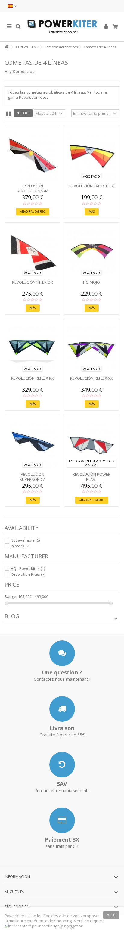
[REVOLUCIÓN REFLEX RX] (32, 348)
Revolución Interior (32, 282)
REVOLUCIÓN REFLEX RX (32, 378)
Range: (11, 596)
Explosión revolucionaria (32, 188)
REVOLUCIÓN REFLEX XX (91, 378)
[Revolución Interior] (32, 251)
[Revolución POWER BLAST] (91, 444)
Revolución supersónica (32, 477)
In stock (20, 546)
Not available (25, 540)
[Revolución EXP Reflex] (91, 155)
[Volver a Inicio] (6, 47)
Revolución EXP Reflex (91, 185)
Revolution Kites (28, 574)
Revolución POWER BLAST (91, 477)
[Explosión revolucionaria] (32, 155)
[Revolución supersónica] (32, 444)
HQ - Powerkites (28, 568)
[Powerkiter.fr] (62, 26)
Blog (12, 616)
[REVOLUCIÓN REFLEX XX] (91, 348)
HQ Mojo (91, 282)
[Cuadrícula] (8, 114)
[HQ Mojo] (91, 251)
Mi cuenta (14, 891)
